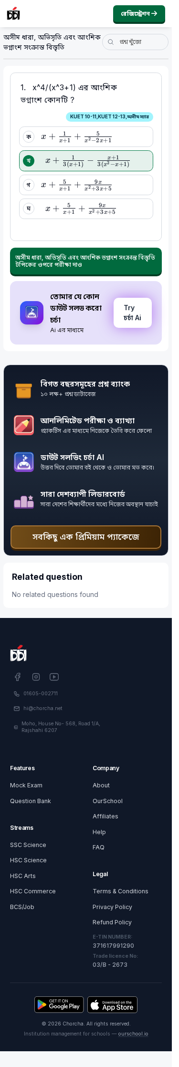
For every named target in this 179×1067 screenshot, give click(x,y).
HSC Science (28, 860)
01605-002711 (40, 693)
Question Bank (30, 801)
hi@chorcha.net (43, 708)
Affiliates (105, 816)
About (101, 785)
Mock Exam (26, 785)
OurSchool (108, 801)
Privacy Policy (112, 906)
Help (99, 832)
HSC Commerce (33, 891)
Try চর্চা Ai (132, 312)
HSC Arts (23, 875)
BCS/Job (22, 906)
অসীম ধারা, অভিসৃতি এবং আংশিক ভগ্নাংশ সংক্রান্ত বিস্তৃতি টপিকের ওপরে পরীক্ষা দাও (85, 261)
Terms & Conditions (120, 891)
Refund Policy (112, 922)
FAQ (99, 847)
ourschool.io (133, 1034)
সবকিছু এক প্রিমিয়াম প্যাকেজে (85, 537)
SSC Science (28, 844)
